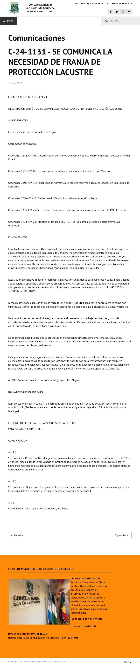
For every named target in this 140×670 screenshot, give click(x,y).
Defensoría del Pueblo (121, 3)
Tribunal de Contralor (99, 3)
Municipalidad (81, 3)
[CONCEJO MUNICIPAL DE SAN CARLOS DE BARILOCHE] (33, 8)
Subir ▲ (128, 662)
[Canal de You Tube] (123, 11)
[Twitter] (117, 11)
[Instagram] (129, 11)
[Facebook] (110, 11)
